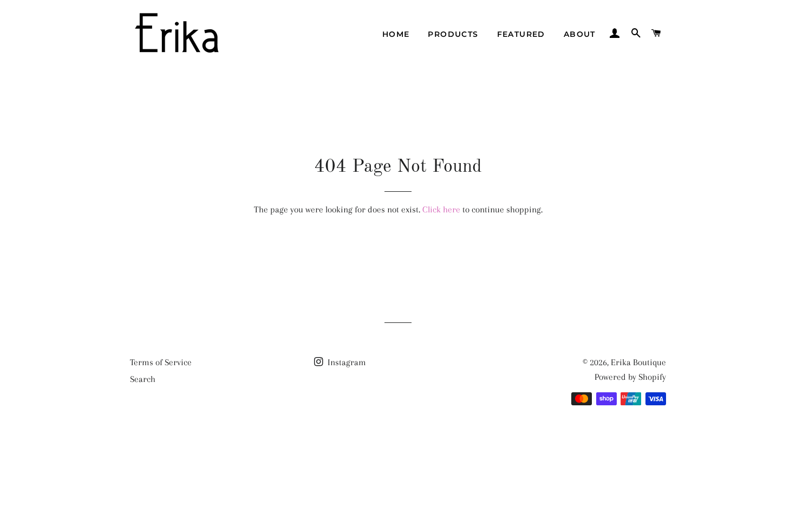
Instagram (345, 362)
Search (142, 379)
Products (453, 34)
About (580, 34)
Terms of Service (161, 362)
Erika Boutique (638, 362)
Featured (521, 34)
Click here (441, 209)
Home (396, 34)
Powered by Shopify (630, 377)
